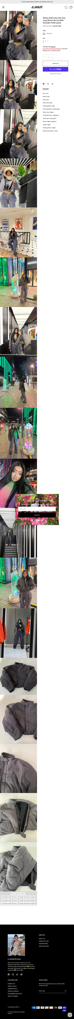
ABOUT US (42, 938)
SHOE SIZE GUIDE (44, 946)
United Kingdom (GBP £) (13, 1007)
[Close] (56, 496)
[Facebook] (32, 520)
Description (46, 88)
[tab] (47, 89)
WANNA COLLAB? (44, 941)
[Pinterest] (42, 520)
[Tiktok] (39, 520)
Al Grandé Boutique (15, 1012)
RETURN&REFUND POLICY (15, 993)
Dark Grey (49, 33)
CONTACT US (11, 983)
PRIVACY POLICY (12, 986)
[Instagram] (35, 520)
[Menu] (3, 7)
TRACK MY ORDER (13, 996)
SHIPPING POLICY (12, 988)
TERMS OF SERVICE (13, 991)
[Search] (66, 7)
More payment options (55, 73)
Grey (44, 33)
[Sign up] (65, 991)
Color (44, 30)
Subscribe (37, 515)
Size (44, 38)
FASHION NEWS (43, 943)
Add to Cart (55, 63)
